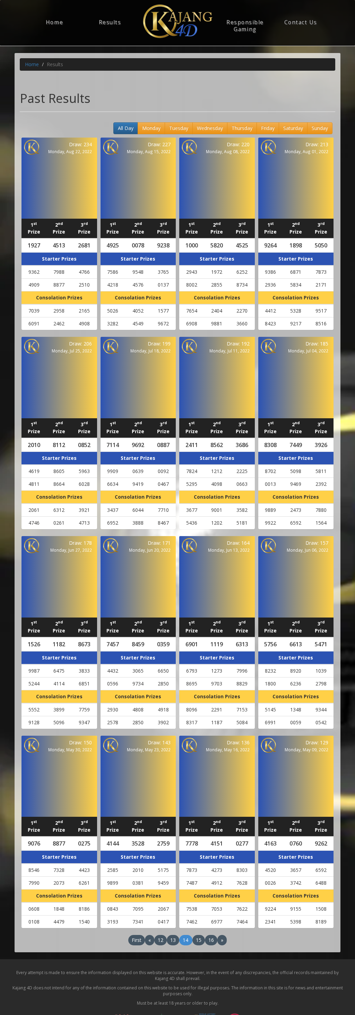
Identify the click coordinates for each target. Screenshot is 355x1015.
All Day (125, 128)
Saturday (293, 128)
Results (110, 22)
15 (198, 940)
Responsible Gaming (245, 26)
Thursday (242, 128)
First (136, 940)
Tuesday (178, 128)
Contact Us (300, 22)
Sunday (320, 128)
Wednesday (210, 128)
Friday (268, 128)
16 (211, 940)
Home (54, 22)
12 (160, 940)
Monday (151, 128)
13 (173, 940)
